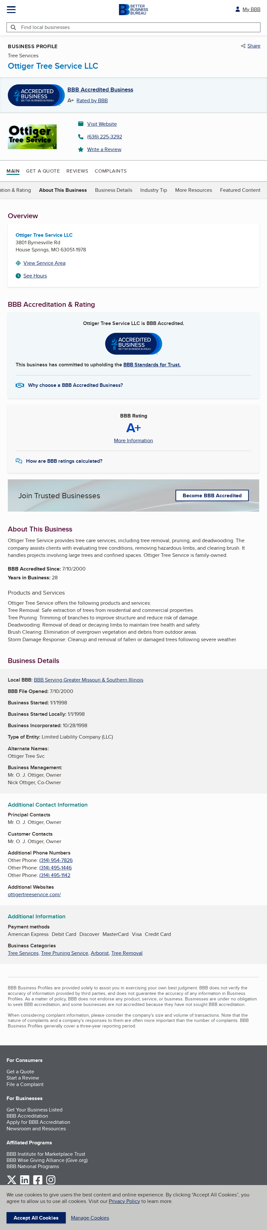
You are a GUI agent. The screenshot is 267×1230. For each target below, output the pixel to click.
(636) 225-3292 (104, 137)
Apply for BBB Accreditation (38, 1122)
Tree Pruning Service (64, 953)
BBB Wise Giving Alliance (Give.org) (47, 1160)
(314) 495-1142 (54, 875)
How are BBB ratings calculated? (64, 461)
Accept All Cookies (36, 1218)
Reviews (77, 170)
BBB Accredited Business (100, 89)
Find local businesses (45, 27)
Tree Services (23, 953)
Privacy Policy (124, 1201)
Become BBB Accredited (212, 495)
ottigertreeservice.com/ (34, 894)
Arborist (100, 953)
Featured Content (240, 190)
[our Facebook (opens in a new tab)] (38, 1183)
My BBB (251, 9)
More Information (133, 440)
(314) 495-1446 (55, 867)
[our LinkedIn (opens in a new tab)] (25, 1183)
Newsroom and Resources (36, 1128)
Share (253, 46)
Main (13, 171)
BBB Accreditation (27, 1116)
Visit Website (102, 124)
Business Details (113, 190)
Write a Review (104, 149)
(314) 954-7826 (56, 860)
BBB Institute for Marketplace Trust (46, 1154)
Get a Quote (43, 170)
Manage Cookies (90, 1218)
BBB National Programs (33, 1166)
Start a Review (23, 1078)
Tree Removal (127, 953)
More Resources (193, 190)
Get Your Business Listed (35, 1109)
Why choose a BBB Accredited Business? (75, 385)
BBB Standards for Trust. (152, 364)
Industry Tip (153, 190)
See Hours (35, 276)
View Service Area (44, 263)
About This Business (63, 190)
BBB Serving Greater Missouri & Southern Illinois (88, 680)
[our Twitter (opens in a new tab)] (12, 1183)
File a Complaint (25, 1084)
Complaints (111, 170)
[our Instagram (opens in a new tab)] (51, 1183)
